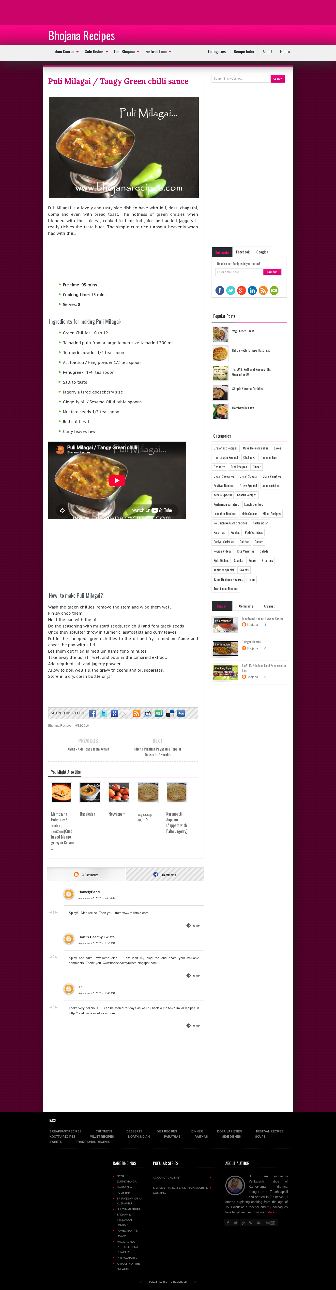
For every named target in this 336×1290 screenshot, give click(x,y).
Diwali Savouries (224, 476)
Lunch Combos (253, 504)
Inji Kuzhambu (127, 1257)
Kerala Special (223, 494)
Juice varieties (271, 485)
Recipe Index (244, 51)
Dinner (256, 466)
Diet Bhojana (124, 51)
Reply (196, 926)
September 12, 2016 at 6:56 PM (96, 943)
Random (222, 606)
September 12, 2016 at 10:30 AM (97, 898)
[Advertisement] (39, 12)
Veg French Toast (243, 330)
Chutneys (249, 457)
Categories (217, 51)
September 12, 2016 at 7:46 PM (96, 993)
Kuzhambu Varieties (226, 504)
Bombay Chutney (243, 407)
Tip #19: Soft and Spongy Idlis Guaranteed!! (251, 372)
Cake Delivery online (255, 447)
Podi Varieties (254, 532)
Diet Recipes (239, 466)
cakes (277, 447)
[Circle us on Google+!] (114, 713)
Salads (264, 551)
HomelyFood (89, 892)
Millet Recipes (272, 513)
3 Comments (89, 874)
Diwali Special (248, 476)
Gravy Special (248, 485)
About (267, 51)
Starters (267, 560)
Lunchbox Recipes (225, 513)
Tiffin (251, 579)
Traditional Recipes (226, 588)
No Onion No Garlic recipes (230, 522)
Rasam (259, 541)
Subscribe (222, 252)
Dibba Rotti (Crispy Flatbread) (251, 350)
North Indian (260, 522)
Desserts (219, 466)
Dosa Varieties (272, 476)
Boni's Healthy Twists (96, 937)
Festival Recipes (224, 485)
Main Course (64, 51)
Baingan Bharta (251, 641)
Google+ (262, 251)
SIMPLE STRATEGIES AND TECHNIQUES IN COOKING (182, 1190)
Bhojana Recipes (81, 35)
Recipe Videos (222, 551)
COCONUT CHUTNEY (182, 1177)
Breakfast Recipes (226, 447)
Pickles (235, 532)
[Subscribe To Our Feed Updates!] (136, 713)
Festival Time (156, 51)
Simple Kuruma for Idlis (247, 388)
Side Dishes (94, 51)
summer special (224, 569)
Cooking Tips (268, 457)
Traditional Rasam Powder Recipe (262, 618)
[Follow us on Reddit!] (148, 713)
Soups (252, 560)
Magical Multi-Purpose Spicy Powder (127, 1247)
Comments (168, 874)
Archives (269, 606)
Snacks (238, 560)
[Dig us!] (181, 713)
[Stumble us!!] (159, 713)
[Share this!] (92, 713)
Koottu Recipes (247, 494)
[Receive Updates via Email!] (125, 713)
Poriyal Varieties (224, 541)
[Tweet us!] (103, 713)
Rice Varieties (245, 551)
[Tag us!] (170, 713)
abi (81, 987)
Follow (285, 51)
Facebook (243, 251)
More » (272, 1212)
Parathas (219, 532)
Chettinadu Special (226, 457)
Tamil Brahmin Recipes (228, 579)
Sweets (244, 569)
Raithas (244, 541)
